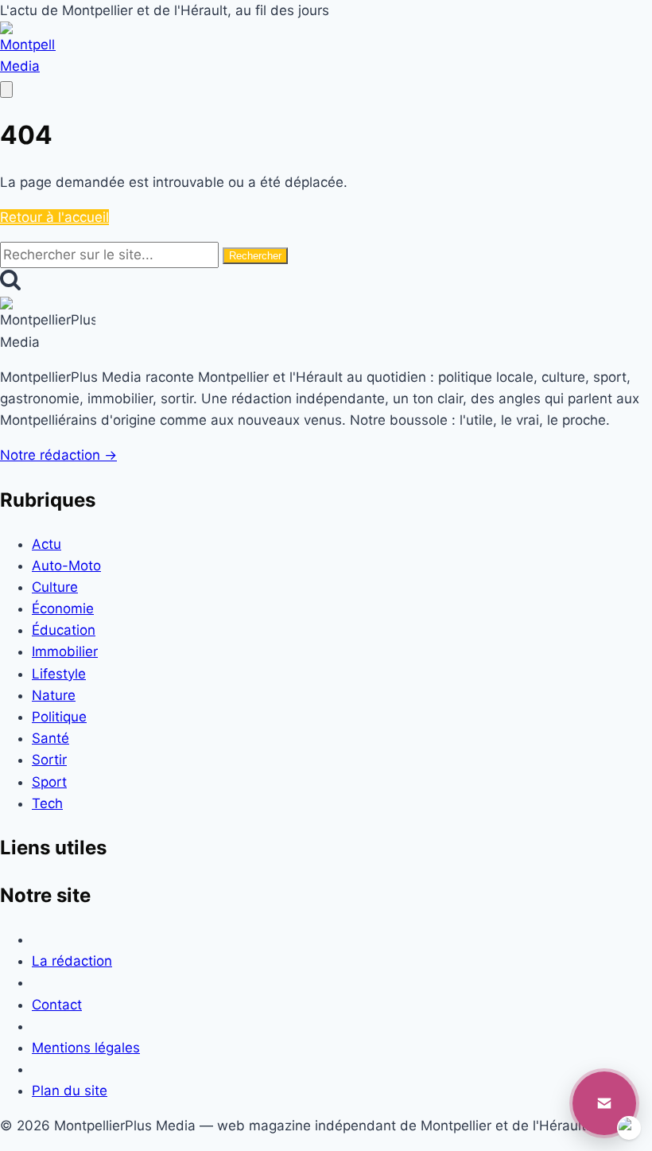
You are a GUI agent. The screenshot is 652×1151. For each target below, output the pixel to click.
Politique (59, 717)
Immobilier (65, 651)
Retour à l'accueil (54, 217)
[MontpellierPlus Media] (28, 66)
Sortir (49, 760)
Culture (55, 587)
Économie (63, 608)
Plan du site (69, 1091)
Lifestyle (59, 674)
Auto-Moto (66, 566)
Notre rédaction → (58, 455)
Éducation (63, 630)
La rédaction (72, 961)
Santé (50, 738)
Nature (54, 695)
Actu (46, 544)
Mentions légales (86, 1048)
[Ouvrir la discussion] (604, 1103)
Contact (57, 1005)
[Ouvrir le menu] (6, 89)
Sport (49, 782)
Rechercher (255, 256)
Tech (47, 803)
